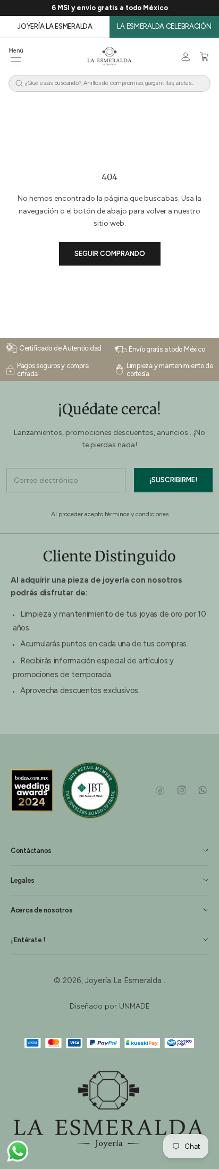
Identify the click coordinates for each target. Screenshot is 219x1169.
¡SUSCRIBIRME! (173, 480)
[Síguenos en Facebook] (160, 790)
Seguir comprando (109, 254)
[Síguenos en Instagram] (181, 790)
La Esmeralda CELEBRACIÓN (164, 26)
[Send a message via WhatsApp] (17, 1151)
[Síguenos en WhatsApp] (202, 790)
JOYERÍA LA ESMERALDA (54, 26)
